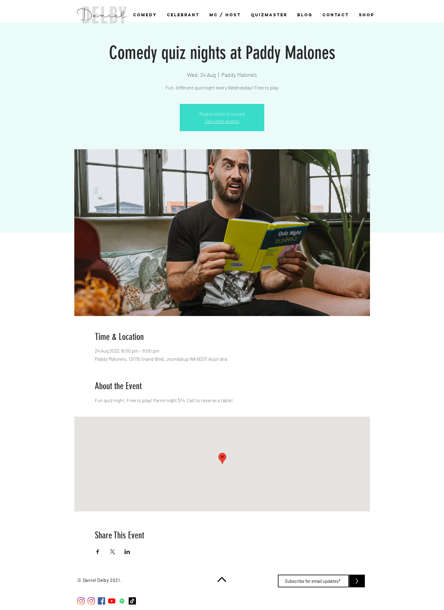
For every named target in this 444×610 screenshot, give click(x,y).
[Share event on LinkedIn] (127, 551)
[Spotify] (122, 601)
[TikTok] (132, 601)
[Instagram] (81, 601)
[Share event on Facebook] (98, 551)
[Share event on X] (112, 551)
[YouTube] (111, 601)
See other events (222, 121)
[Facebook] (101, 601)
